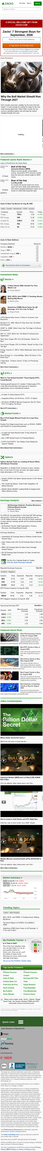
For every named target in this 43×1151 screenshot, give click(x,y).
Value (3, 209)
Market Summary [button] (11, 878)
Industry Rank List (10, 981)
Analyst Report (37, 247)
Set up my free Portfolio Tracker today (17, 961)
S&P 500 (6, 885)
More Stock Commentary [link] (9, 367)
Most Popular (14, 913)
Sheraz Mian (14, 511)
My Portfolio (7, 991)
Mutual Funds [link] (12, 413)
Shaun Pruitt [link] (14, 312)
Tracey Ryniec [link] (15, 290)
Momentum (17, 209)
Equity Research (30, 984)
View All (38, 568)
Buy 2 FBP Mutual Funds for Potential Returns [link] (18, 438)
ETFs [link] (7, 373)
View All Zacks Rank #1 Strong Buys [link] (18, 265)
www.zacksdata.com (11, 1134)
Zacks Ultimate (8, 994)
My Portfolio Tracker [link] (13, 940)
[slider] (21, 134)
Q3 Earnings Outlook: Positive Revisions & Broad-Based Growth (24, 506)
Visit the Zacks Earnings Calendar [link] (19, 562)
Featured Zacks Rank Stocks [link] (15, 159)
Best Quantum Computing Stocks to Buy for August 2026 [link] (30, 686)
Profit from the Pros (10, 984)
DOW (5, 881)
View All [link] (38, 532)
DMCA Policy (11, 1149)
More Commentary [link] (6, 154)
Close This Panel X (6, 58)
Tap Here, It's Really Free (21, 46)
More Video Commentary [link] (8, 868)
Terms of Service (25, 1149)
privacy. (15, 53)
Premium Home (29, 994)
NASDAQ (6, 883)
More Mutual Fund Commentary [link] (11, 448)
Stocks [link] (8, 279)
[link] (7, 4)
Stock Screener (8, 988)
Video (26, 981)
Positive (4, 572)
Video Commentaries (11, 701)
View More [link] (37, 605)
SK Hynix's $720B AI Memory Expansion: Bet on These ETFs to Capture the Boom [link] (21, 403)
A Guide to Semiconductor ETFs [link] (13, 395)
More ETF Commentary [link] (8, 408)
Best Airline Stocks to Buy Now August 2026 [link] (30, 660)
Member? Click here (28, 53)
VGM (25, 209)
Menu (37, 4)
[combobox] (21, 561)
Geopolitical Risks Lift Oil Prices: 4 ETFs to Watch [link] (19, 398)
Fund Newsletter (29, 988)
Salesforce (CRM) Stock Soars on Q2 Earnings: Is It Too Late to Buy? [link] (23, 308)
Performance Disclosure (13, 1130)
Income (31, 209)
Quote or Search (9, 9)
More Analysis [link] (36, 501)
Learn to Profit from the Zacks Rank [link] (13, 163)
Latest (6, 913)
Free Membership (30, 991)
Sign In (29, 3)
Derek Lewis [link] (14, 301)
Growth (9, 209)
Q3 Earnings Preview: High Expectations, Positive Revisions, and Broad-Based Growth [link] (19, 527)
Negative (12, 572)
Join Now (22, 3)
